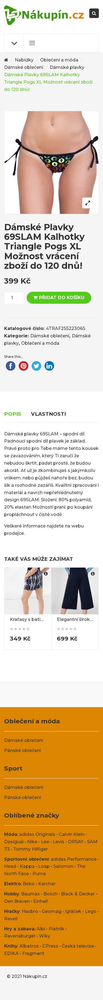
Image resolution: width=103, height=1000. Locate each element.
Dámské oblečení (23, 67)
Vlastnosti (48, 414)
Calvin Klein (71, 834)
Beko (29, 883)
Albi (41, 928)
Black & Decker (78, 893)
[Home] (6, 60)
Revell (11, 918)
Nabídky (24, 60)
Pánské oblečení (22, 750)
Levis (58, 841)
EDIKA (11, 953)
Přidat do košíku (61, 297)
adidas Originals (37, 834)
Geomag (51, 911)
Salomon (63, 866)
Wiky (44, 936)
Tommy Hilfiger (30, 849)
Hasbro (30, 911)
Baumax (30, 893)
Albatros (29, 946)
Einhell (40, 901)
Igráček (73, 911)
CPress (50, 946)
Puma (39, 873)
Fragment (33, 953)
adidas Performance (73, 859)
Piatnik (56, 928)
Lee (45, 841)
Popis (12, 414)
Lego (90, 911)
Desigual (14, 841)
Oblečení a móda (59, 60)
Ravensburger (19, 936)
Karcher (46, 883)
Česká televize (78, 946)
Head (10, 866)
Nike (32, 841)
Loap (44, 866)
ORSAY (75, 841)
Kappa (27, 866)
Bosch (50, 893)
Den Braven (17, 901)
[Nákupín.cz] (44, 15)
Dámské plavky (67, 67)
